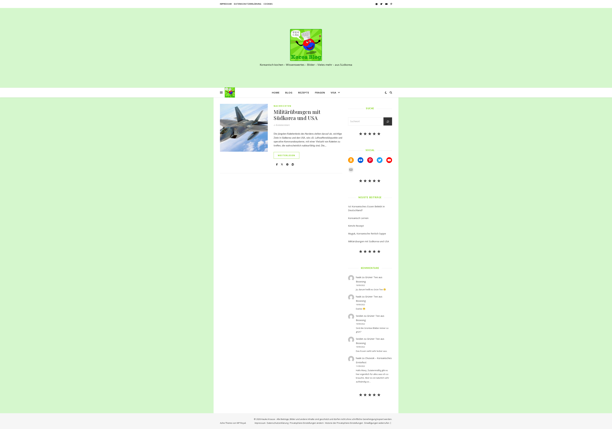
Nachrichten (282, 106)
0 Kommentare (282, 124)
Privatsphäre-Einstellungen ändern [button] (307, 423)
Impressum (226, 4)
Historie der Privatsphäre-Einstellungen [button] (344, 423)
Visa (333, 92)
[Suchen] (387, 121)
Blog (288, 92)
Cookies (268, 4)
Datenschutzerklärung (247, 4)
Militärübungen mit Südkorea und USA (297, 114)
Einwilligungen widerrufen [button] (376, 423)
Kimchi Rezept (356, 225)
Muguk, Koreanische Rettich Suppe (367, 233)
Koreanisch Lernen (358, 218)
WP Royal (241, 423)
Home (276, 92)
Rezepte (303, 92)
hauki (358, 277)
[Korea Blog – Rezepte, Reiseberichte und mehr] (306, 45)
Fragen (320, 92)
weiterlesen (286, 155)
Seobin (359, 315)
